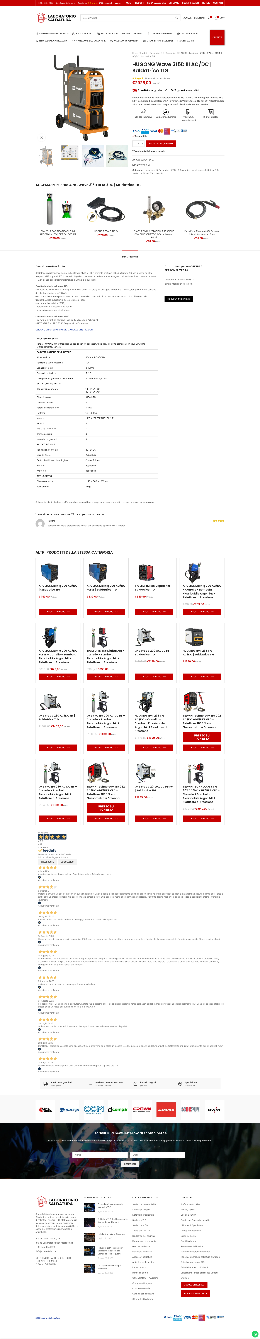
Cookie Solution (188, 1214)
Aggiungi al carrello (161, 143)
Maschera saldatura (142, 1251)
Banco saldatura (140, 1272)
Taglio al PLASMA (141, 1230)
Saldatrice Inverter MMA (144, 1204)
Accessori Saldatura (142, 1257)
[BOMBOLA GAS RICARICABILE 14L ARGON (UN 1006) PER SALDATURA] (58, 209)
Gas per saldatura (141, 1246)
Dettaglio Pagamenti (191, 1230)
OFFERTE (217, 37)
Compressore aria (141, 1288)
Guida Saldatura (189, 1236)
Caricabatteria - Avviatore (145, 1278)
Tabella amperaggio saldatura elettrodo (200, 1257)
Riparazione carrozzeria (144, 1241)
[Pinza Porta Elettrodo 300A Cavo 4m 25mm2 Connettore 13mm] (202, 209)
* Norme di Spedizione (192, 1225)
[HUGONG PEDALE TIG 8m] (105, 209)
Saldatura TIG (139, 1220)
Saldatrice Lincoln (141, 1209)
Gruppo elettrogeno (142, 1283)
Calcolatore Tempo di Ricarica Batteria (200, 1272)
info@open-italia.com (65, 3)
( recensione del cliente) (157, 78)
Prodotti (144, 53)
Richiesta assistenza (195, 1293)
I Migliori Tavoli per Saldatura (111, 1234)
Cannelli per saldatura (143, 1293)
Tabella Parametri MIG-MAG (194, 1267)
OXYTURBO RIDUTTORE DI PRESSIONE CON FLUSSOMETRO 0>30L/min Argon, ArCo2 (154, 234)
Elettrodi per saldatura (143, 1214)
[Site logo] (56, 17)
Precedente (47, 862)
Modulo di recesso (194, 1285)
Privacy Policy (188, 1209)
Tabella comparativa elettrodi (195, 1251)
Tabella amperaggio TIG (192, 1262)
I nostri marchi (151, 170)
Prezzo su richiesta (202, 737)
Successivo (67, 862)
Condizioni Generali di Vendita (195, 1220)
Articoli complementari (143, 1262)
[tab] (130, 255)
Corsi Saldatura (188, 1241)
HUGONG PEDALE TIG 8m (106, 231)
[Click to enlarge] (41, 137)
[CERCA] (176, 17)
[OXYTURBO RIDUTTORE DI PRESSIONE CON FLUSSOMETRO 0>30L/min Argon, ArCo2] (154, 209)
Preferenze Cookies (190, 1204)
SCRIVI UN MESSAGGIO (179, 299)
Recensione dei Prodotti (192, 1246)
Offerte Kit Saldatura (142, 1299)
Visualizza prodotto (58, 611)
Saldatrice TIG (157, 53)
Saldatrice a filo (140, 1225)
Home (135, 53)
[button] (39, 156)
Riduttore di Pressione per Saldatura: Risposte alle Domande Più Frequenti (110, 1251)
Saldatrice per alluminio (191, 170)
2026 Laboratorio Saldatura (48, 1318)
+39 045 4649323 (45, 3)
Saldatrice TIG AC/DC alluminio (181, 53)
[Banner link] (45, 1110)
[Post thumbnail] (89, 1208)
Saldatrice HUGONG (169, 170)
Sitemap (185, 1278)
